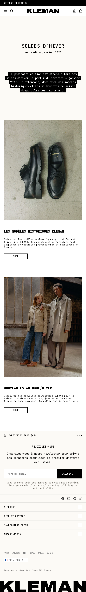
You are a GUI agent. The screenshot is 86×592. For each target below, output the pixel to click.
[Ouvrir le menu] (5, 10)
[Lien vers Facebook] (62, 498)
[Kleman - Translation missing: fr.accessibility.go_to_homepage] (43, 11)
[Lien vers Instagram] (68, 498)
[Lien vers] (80, 498)
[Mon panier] (80, 10)
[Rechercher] (12, 10)
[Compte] (74, 10)
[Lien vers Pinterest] (74, 498)
